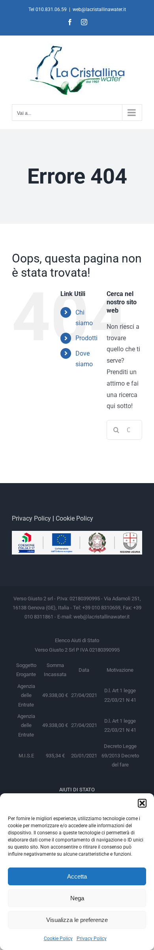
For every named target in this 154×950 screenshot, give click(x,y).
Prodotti (86, 338)
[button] (142, 803)
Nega (77, 898)
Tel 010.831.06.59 (47, 9)
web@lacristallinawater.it (99, 9)
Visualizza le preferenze (77, 919)
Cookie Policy (58, 938)
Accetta (77, 876)
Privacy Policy (92, 938)
